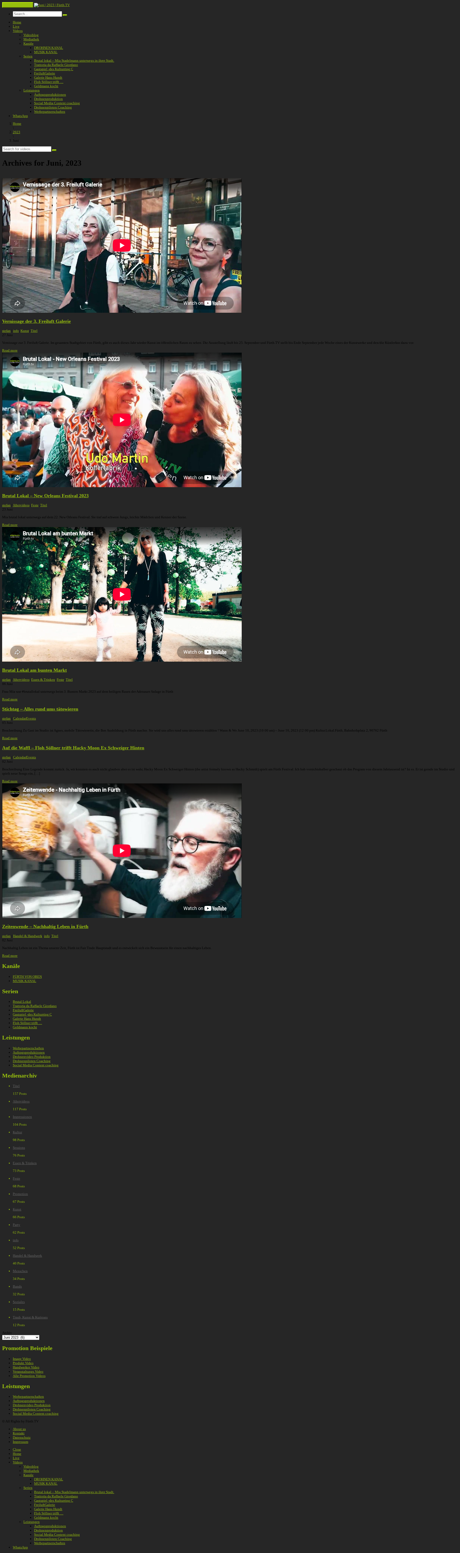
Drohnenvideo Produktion (32, 1057)
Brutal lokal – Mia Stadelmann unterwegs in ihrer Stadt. (74, 60)
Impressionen (22, 1117)
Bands (17, 1286)
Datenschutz (22, 1437)
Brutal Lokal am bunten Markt (34, 670)
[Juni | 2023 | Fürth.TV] (52, 5)
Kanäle (28, 43)
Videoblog (31, 35)
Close (17, 1449)
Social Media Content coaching (57, 103)
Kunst (24, 331)
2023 (16, 132)
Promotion (20, 1194)
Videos (18, 31)
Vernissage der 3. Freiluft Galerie (36, 321)
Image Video (22, 1359)
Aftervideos (21, 505)
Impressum (20, 1442)
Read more (10, 350)
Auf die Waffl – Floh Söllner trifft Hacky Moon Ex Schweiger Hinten (73, 747)
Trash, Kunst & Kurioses (30, 1317)
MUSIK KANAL (46, 52)
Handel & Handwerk (27, 936)
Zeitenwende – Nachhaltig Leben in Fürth (45, 926)
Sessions (19, 1148)
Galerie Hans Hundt (48, 78)
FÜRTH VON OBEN (27, 977)
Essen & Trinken (43, 680)
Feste (35, 505)
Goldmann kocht (46, 86)
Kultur (17, 1132)
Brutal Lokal (22, 1002)
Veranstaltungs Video (28, 1372)
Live (16, 26)
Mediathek (31, 39)
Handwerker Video (26, 1367)
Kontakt (18, 1433)
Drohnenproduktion (48, 99)
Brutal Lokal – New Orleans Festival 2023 (45, 495)
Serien (27, 56)
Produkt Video (23, 1363)
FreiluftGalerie (44, 73)
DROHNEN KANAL (48, 48)
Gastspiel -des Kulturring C (53, 69)
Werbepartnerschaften (49, 112)
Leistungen (31, 90)
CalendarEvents (24, 718)
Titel (34, 331)
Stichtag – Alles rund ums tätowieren (40, 709)
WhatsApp (20, 116)
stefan (6, 331)
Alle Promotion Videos (29, 1376)
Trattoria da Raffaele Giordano (56, 65)
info (16, 331)
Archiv (7, 1333)
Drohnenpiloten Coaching (53, 107)
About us (19, 1429)
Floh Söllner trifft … (48, 82)
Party (16, 1225)
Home (17, 22)
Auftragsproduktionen (50, 95)
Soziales (19, 1302)
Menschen (20, 1271)
